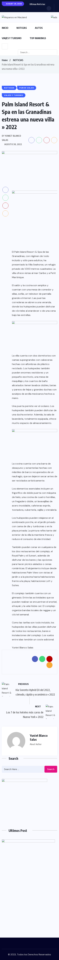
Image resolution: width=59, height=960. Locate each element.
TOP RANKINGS (38, 38)
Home (5, 60)
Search (50, 769)
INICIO (5, 27)
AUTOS (39, 27)
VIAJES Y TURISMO (11, 38)
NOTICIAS (21, 27)
